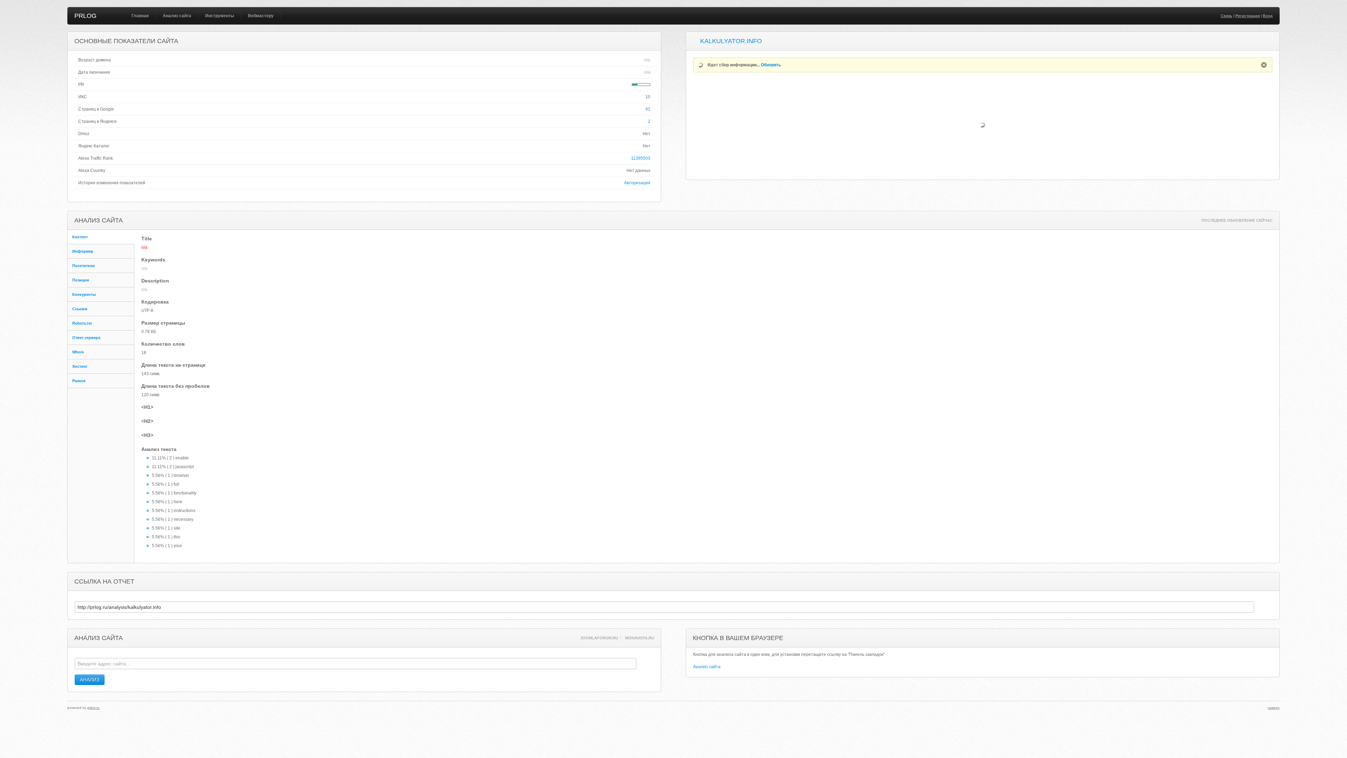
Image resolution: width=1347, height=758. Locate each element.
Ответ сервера (86, 337)
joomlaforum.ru (599, 638)
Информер (82, 251)
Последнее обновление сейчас (1237, 220)
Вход (1268, 16)
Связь (1226, 16)
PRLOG (85, 15)
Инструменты (219, 15)
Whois (78, 352)
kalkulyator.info (731, 41)
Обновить (771, 64)
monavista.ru (639, 638)
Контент (80, 237)
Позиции (80, 280)
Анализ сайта (177, 15)
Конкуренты (84, 294)
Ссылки (79, 309)
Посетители (83, 266)
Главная (140, 15)
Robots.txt (82, 323)
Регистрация (1247, 16)
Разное (79, 381)
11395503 (640, 158)
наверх (1274, 708)
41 (647, 109)
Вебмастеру (261, 15)
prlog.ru (93, 708)
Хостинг (80, 366)
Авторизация (637, 182)
